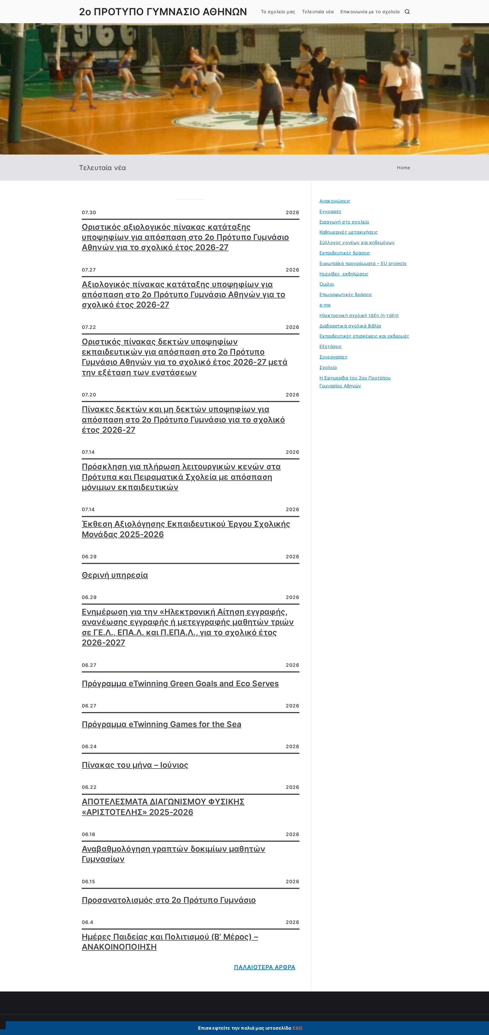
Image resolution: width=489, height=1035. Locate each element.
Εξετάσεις (330, 346)
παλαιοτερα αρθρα (264, 967)
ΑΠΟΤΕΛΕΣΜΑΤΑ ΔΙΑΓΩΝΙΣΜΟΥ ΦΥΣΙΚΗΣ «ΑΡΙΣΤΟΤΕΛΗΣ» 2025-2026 (163, 807)
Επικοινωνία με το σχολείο (370, 11)
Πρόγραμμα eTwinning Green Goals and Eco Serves (180, 683)
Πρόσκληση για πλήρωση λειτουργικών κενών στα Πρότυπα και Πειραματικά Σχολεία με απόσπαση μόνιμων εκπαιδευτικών (181, 477)
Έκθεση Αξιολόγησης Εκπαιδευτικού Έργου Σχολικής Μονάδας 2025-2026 (186, 529)
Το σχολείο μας (278, 11)
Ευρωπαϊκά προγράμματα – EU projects (363, 263)
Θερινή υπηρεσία (115, 575)
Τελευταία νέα (318, 11)
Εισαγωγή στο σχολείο (344, 222)
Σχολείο (328, 367)
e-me (325, 305)
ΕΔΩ (297, 1028)
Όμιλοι (326, 284)
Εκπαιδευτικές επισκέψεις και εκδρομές (364, 336)
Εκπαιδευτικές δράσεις (344, 253)
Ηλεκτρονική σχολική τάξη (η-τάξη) (359, 315)
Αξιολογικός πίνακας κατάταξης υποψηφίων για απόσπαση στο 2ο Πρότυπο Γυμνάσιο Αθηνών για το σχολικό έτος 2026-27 (183, 294)
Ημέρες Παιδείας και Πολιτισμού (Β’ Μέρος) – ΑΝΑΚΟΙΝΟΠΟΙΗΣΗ (170, 942)
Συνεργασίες (333, 357)
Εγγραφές (330, 211)
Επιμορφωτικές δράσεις (345, 294)
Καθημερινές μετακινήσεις (348, 232)
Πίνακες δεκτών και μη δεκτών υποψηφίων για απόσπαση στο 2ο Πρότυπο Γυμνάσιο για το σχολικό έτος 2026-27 (183, 419)
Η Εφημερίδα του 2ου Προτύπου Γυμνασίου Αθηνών (355, 382)
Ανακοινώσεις (334, 201)
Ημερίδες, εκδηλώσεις (343, 274)
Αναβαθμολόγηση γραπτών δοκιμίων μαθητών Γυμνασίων (173, 854)
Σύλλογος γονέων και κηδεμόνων (357, 242)
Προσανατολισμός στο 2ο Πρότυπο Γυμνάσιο (169, 900)
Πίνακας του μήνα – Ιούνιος (135, 765)
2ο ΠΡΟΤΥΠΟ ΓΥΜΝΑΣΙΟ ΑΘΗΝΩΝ (163, 12)
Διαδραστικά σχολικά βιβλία (350, 326)
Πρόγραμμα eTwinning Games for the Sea (161, 724)
